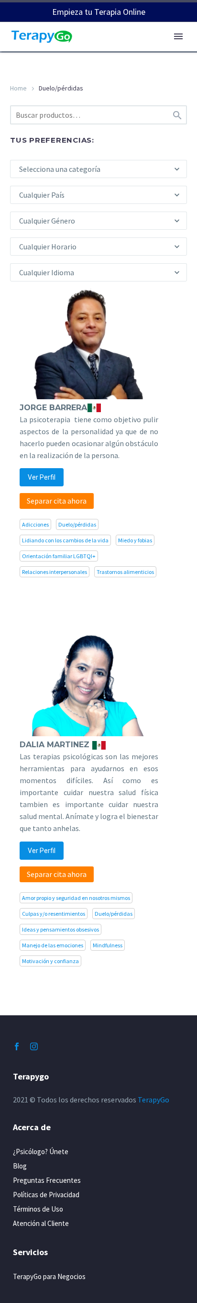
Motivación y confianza (50, 961)
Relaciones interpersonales (54, 571)
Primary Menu (178, 36)
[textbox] (98, 169)
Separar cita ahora (57, 500)
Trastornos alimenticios (125, 571)
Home (18, 88)
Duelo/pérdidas (77, 524)
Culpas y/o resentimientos (53, 913)
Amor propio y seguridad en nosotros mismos (76, 897)
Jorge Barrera (53, 407)
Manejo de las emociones (52, 945)
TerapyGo (153, 1099)
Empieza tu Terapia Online (98, 11)
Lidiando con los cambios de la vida (65, 540)
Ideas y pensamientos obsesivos (60, 929)
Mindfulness (107, 945)
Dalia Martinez (56, 744)
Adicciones (35, 524)
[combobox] (98, 169)
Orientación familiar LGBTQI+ (59, 556)
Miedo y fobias (135, 540)
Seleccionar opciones (103, 481)
